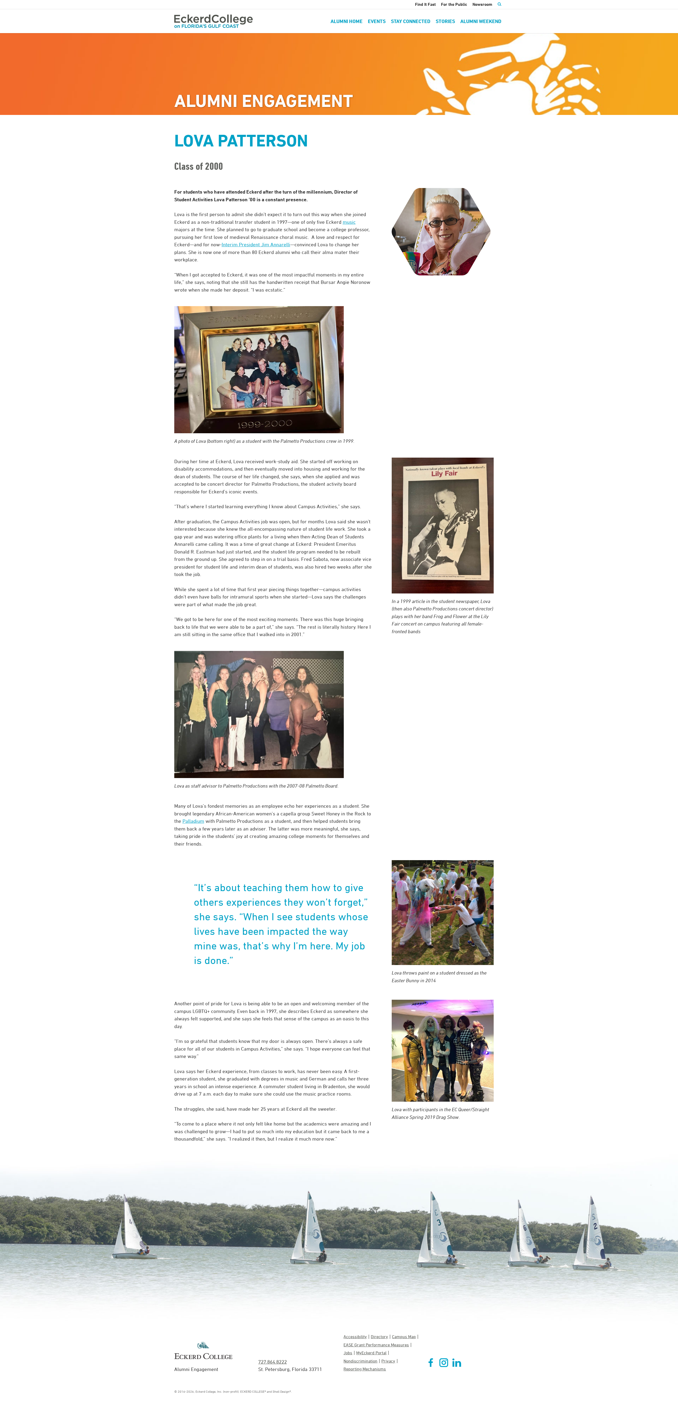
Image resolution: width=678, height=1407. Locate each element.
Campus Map (404, 1336)
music (349, 222)
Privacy (388, 1361)
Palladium (193, 821)
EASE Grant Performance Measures (376, 1344)
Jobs (348, 1352)
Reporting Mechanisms (365, 1368)
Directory (379, 1336)
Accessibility (355, 1336)
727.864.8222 (272, 1362)
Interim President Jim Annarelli (256, 244)
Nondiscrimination (360, 1361)
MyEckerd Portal (371, 1352)
